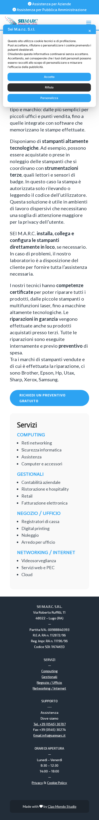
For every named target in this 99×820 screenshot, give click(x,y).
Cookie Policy (57, 783)
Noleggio (30, 535)
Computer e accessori (41, 463)
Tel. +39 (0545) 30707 (49, 724)
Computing (49, 671)
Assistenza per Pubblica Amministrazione (49, 9)
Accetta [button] (49, 77)
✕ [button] (89, 31)
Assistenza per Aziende (49, 4)
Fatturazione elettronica (44, 503)
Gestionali (49, 677)
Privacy (37, 783)
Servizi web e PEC (38, 567)
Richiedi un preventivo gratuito (42, 398)
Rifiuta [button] (49, 87)
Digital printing (35, 528)
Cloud (26, 574)
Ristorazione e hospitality (45, 489)
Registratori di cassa (40, 521)
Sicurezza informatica (41, 449)
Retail (26, 496)
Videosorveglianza (38, 560)
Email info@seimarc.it (49, 735)
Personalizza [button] (49, 98)
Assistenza (31, 456)
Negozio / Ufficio (49, 682)
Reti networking (36, 442)
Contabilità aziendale (41, 482)
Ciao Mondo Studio (62, 806)
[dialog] (49, 66)
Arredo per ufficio (38, 542)
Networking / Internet (49, 688)
